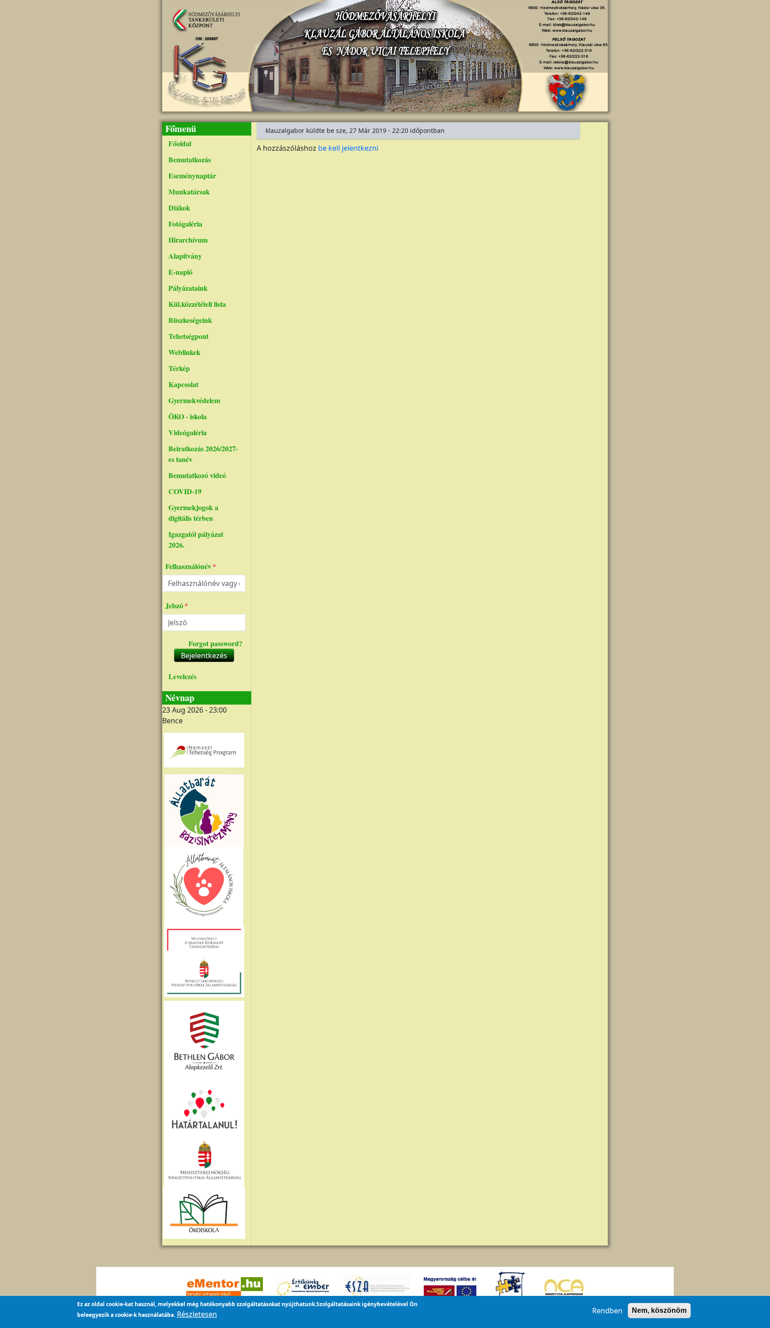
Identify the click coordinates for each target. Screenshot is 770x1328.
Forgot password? (215, 643)
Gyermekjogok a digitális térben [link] (193, 512)
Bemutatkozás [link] (189, 159)
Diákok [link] (179, 207)
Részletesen (197, 1314)
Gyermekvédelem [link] (194, 400)
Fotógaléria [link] (185, 224)
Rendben (607, 1311)
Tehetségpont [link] (188, 336)
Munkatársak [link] (189, 191)
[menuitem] (204, 144)
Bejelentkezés (204, 655)
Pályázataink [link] (188, 288)
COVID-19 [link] (184, 491)
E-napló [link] (180, 272)
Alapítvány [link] (185, 256)
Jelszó (174, 605)
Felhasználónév (188, 566)
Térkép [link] (179, 368)
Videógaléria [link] (187, 432)
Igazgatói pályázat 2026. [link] (195, 539)
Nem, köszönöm (659, 1310)
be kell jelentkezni (348, 148)
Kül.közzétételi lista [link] (197, 304)
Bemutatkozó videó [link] (197, 475)
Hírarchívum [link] (188, 240)
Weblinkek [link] (184, 352)
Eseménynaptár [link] (192, 175)
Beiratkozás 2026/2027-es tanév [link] (203, 453)
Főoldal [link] (179, 143)
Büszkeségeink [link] (190, 320)
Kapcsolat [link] (183, 384)
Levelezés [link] (182, 676)
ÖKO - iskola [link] (187, 416)
